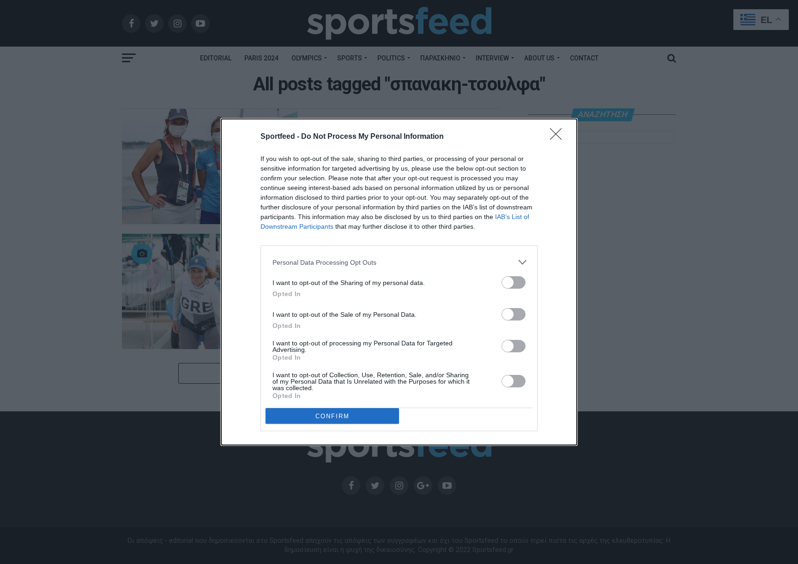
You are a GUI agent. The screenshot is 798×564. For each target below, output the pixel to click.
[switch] (514, 282)
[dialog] (399, 282)
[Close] (559, 137)
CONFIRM (332, 416)
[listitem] (399, 262)
